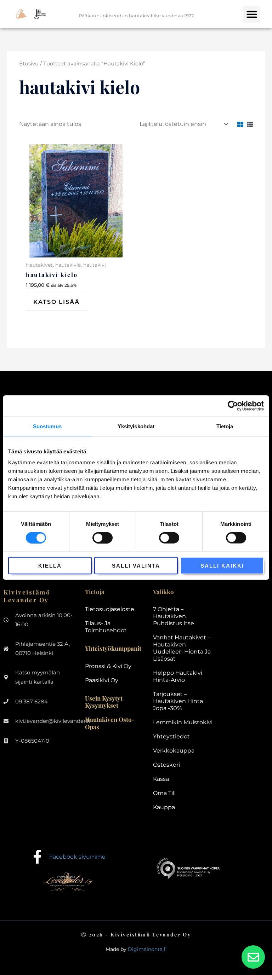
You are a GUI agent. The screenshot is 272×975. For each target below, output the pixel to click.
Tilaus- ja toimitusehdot (106, 627)
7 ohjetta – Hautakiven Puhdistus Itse (173, 616)
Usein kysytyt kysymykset (104, 701)
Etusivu (29, 63)
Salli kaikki (222, 566)
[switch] (102, 537)
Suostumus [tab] (47, 426)
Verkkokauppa (173, 750)
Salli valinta (136, 566)
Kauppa (164, 807)
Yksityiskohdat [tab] (136, 426)
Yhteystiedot (171, 736)
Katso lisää (56, 301)
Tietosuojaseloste (109, 609)
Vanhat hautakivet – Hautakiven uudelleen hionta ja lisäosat (182, 648)
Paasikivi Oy (101, 680)
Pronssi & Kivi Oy (108, 666)
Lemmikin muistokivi (182, 722)
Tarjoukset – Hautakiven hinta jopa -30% (178, 701)
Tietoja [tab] (224, 426)
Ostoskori (166, 764)
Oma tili (164, 793)
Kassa (161, 779)
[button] (251, 14)
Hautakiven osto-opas (110, 722)
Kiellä (50, 566)
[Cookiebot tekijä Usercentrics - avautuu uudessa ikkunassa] (233, 405)
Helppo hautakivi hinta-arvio (177, 676)
